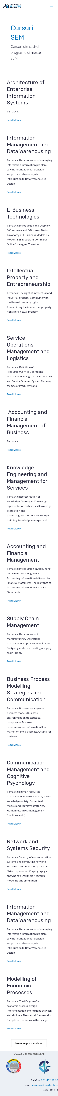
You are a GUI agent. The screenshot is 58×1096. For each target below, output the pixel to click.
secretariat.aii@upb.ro (45, 1085)
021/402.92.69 (49, 1080)
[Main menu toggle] (51, 6)
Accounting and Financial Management (26, 553)
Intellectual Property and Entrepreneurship (28, 277)
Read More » (14, 120)
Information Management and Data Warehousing (29, 144)
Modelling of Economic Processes (22, 986)
